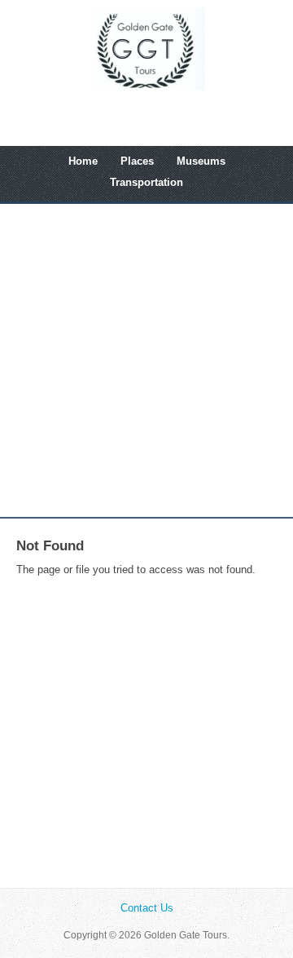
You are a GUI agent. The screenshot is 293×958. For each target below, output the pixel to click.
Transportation (146, 182)
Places (137, 161)
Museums (201, 161)
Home (83, 161)
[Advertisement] (146, 360)
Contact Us (146, 908)
